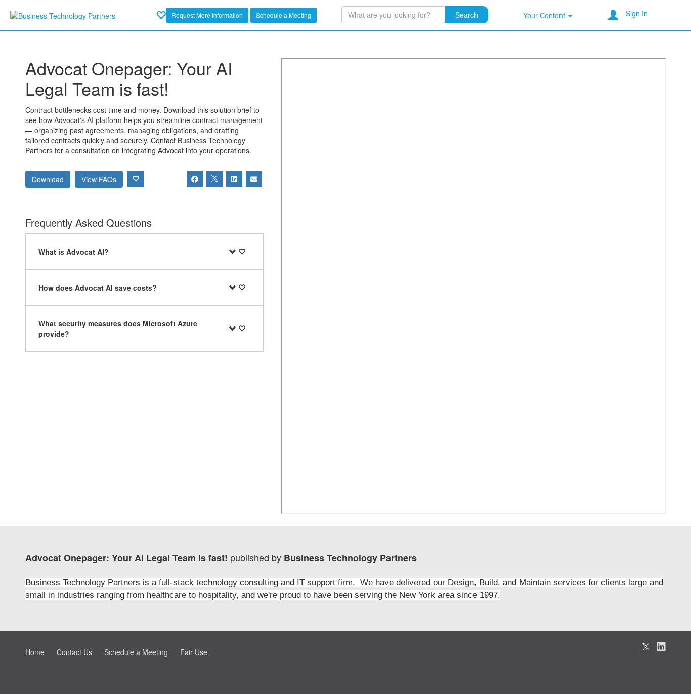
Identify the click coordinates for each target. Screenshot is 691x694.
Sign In (637, 13)
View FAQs (98, 179)
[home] (62, 15)
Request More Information (207, 15)
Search (466, 15)
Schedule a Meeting (283, 15)
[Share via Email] (253, 179)
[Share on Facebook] (194, 179)
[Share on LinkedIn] (234, 179)
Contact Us (74, 652)
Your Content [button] (545, 15)
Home (35, 652)
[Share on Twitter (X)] (214, 179)
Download (48, 179)
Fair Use (193, 652)
